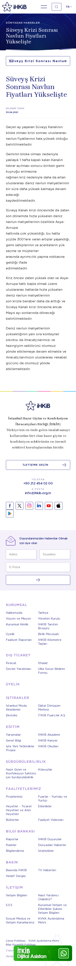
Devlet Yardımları (18, 669)
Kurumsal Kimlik (17, 624)
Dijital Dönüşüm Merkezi (49, 707)
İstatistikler (46, 851)
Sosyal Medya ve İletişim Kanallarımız (20, 920)
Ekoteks (11, 715)
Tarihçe (43, 613)
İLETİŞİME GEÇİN (35, 464)
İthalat (43, 663)
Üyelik (10, 634)
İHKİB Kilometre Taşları (49, 641)
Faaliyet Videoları (51, 820)
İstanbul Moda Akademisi (16, 707)
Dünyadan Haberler (52, 845)
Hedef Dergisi (16, 876)
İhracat (11, 663)
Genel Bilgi (13, 740)
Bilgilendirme (15, 851)
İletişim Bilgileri (16, 895)
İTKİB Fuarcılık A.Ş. (52, 715)
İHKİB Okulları (48, 746)
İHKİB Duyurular (50, 839)
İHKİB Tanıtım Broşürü (48, 626)
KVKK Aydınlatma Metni (51, 920)
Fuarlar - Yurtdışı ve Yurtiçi (52, 798)
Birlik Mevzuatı (48, 634)
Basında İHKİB (16, 870)
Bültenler (12, 820)
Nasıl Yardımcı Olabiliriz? (48, 897)
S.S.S (9, 905)
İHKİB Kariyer (48, 740)
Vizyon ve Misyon (18, 618)
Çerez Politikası (16, 940)
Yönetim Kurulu (49, 618)
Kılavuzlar (45, 769)
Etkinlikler (45, 806)
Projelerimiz (14, 796)
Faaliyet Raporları (19, 640)
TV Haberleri (47, 870)
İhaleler (11, 845)
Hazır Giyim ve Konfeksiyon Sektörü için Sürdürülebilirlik (21, 773)
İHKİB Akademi (49, 734)
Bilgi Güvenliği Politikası (21, 944)
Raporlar (12, 839)
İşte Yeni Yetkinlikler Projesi (20, 748)
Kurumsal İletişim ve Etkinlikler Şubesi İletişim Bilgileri (52, 909)
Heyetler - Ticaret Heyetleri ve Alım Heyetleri (19, 810)
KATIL (38, 580)
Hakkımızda (14, 613)
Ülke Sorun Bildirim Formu (51, 671)
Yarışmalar (13, 734)
